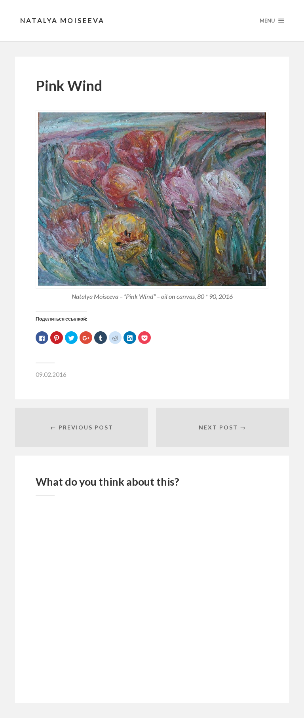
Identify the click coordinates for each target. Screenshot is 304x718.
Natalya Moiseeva (62, 20)
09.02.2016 (51, 374)
